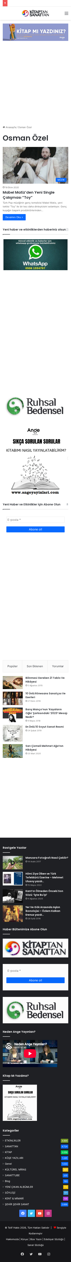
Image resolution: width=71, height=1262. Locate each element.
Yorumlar (58, 666)
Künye (24, 1239)
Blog (7, 1181)
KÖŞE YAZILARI (14, 1158)
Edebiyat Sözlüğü (54, 1239)
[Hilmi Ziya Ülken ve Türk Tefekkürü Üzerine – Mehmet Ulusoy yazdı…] (13, 878)
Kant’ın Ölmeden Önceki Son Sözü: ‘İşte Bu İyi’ (44, 893)
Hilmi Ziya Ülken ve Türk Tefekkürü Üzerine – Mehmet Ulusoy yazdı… (44, 877)
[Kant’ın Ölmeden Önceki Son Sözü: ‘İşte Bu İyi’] (13, 896)
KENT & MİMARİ (14, 1198)
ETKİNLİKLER (13, 1140)
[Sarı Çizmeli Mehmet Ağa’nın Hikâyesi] (13, 751)
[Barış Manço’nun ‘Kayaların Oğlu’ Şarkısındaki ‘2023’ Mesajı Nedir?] (13, 715)
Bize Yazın (36, 1239)
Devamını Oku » (14, 217)
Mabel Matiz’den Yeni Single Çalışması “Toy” (29, 195)
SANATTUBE (12, 1175)
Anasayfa (10, 127)
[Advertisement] (35, 83)
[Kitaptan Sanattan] (35, 13)
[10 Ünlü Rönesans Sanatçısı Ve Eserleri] (13, 698)
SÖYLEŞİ (10, 1192)
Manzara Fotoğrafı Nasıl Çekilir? (46, 858)
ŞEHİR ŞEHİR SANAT (17, 1204)
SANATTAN (11, 1146)
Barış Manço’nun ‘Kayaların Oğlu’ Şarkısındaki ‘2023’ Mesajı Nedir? (46, 713)
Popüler (12, 666)
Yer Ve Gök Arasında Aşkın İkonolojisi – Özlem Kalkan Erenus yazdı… (42, 911)
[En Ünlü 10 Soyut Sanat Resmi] (13, 733)
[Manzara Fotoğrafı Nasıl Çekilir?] (13, 862)
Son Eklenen (35, 666)
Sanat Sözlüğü (35, 1245)
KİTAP (8, 1152)
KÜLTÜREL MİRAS (15, 1169)
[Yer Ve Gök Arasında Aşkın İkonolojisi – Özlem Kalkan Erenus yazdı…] (13, 913)
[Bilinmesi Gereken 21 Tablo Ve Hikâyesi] (13, 682)
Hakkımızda (12, 1239)
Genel (8, 1163)
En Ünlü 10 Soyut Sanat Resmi (44, 727)
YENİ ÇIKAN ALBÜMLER (19, 1186)
